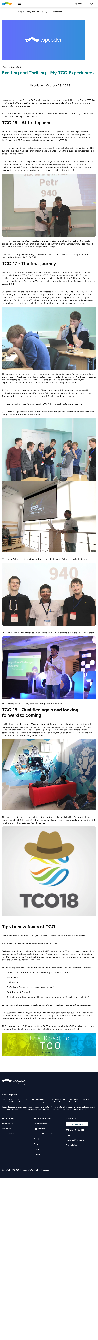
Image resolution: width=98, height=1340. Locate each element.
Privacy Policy (71, 1145)
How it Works (7, 1123)
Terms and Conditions (75, 1140)
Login (91, 3)
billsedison (35, 85)
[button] (19, 4)
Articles (37, 1149)
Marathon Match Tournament (46, 1134)
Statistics (37, 1154)
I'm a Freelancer (40, 1123)
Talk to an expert (77, 1124)
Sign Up (78, 3)
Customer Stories (9, 1134)
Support (69, 1135)
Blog (20, 12)
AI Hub (36, 1139)
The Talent (6, 1129)
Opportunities (39, 1129)
